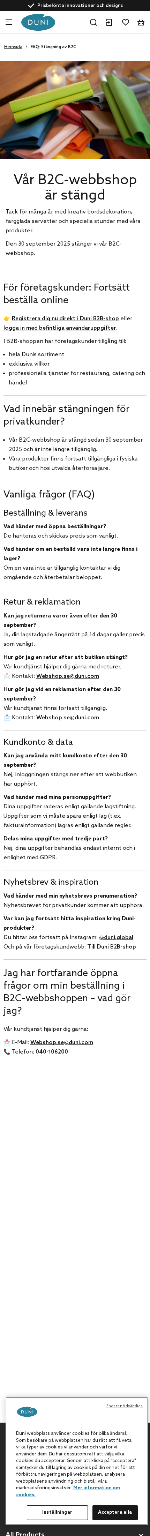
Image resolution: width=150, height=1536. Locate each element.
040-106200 (52, 1052)
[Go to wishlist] (125, 22)
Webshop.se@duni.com (67, 676)
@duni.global (116, 937)
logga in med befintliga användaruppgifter (59, 328)
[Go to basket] (140, 22)
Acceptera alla (115, 1512)
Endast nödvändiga (124, 1406)
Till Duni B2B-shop (111, 947)
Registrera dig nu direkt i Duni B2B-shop (65, 318)
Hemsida (13, 47)
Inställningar (57, 1512)
